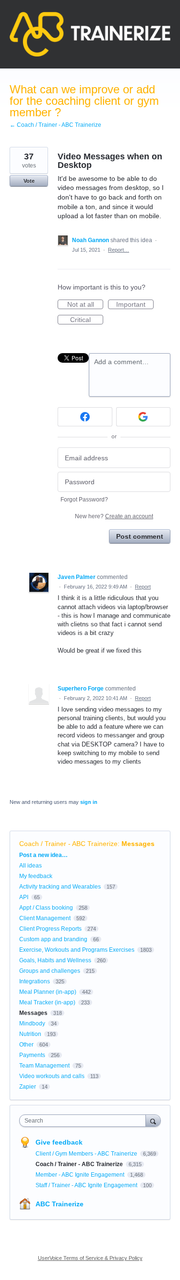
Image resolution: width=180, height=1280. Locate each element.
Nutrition (30, 1034)
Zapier (27, 1086)
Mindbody (32, 1023)
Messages (138, 843)
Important (135, 305)
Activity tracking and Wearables (60, 886)
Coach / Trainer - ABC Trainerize (68, 843)
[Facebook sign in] (85, 416)
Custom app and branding (53, 939)
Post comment (139, 536)
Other (26, 1044)
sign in (88, 802)
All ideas (30, 865)
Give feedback (59, 1142)
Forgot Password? (84, 499)
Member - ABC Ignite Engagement (81, 1174)
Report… (118, 250)
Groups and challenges (49, 971)
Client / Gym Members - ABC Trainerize (87, 1153)
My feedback (35, 876)
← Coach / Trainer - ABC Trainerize (55, 125)
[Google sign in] (143, 416)
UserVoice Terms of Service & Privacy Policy (90, 1258)
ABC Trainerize (60, 1204)
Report (143, 587)
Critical (86, 320)
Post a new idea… (43, 855)
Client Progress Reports (50, 928)
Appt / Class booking (46, 907)
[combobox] (84, 1120)
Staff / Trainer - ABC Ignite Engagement (87, 1185)
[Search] (153, 1120)
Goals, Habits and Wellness (55, 960)
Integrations (34, 981)
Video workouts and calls (51, 1076)
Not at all (85, 305)
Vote (29, 181)
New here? (114, 516)
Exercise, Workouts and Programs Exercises (76, 949)
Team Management (44, 1065)
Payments (32, 1055)
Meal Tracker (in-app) (47, 1002)
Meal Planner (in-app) (47, 992)
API (23, 897)
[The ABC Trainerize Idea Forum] (90, 34)
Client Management (45, 918)
